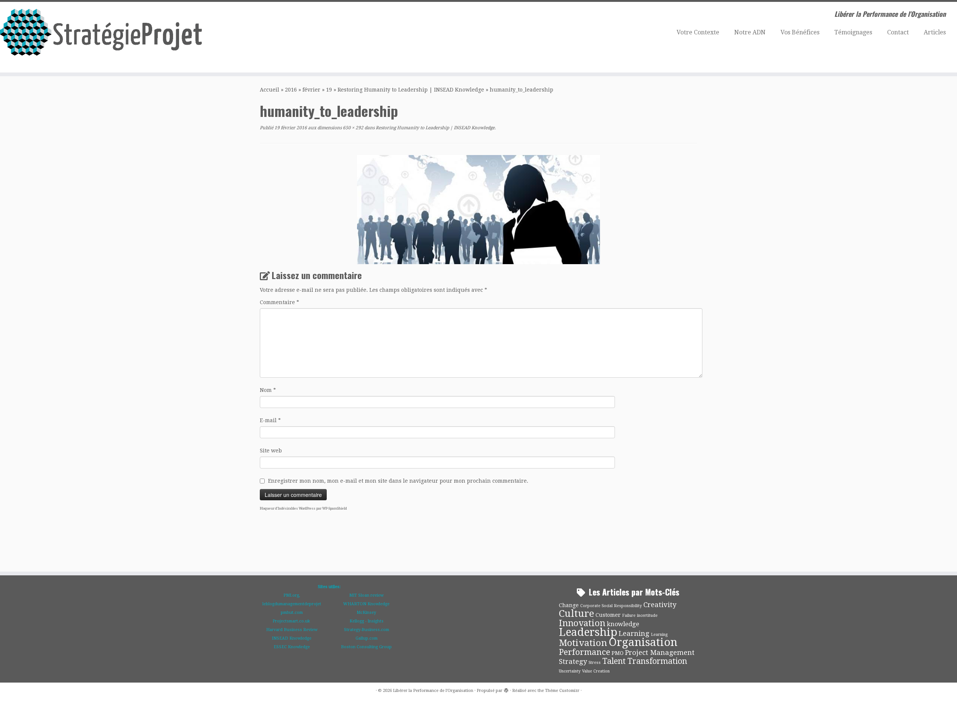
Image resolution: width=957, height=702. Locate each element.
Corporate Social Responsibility (611, 605)
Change (569, 605)
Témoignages (853, 32)
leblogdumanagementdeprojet (291, 604)
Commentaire (279, 302)
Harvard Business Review (291, 629)
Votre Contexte (698, 32)
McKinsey (366, 612)
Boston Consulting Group (366, 646)
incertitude (647, 615)
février (311, 90)
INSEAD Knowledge (291, 638)
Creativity (659, 605)
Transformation (657, 661)
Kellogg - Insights (367, 621)
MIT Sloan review (366, 595)
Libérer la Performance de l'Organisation (433, 690)
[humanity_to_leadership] (478, 209)
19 (329, 90)
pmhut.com (292, 612)
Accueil (269, 90)
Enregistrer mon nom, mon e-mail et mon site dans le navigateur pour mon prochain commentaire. (398, 481)
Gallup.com (367, 638)
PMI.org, (291, 595)
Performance (584, 652)
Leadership (588, 632)
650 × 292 (352, 127)
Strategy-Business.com (366, 629)
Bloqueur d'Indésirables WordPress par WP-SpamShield (303, 508)
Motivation (583, 643)
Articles (935, 32)
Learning (634, 633)
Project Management (660, 652)
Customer (608, 615)
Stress (594, 662)
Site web (271, 451)
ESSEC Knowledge (292, 646)
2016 (291, 90)
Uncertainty (570, 671)
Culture (576, 613)
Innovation (582, 623)
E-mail (270, 420)
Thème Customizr (562, 690)
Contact (898, 32)
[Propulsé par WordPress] (506, 689)
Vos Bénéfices (800, 32)
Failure (629, 615)
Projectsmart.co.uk (292, 621)
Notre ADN (750, 32)
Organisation (643, 642)
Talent (614, 661)
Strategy (573, 661)
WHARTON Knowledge (366, 604)
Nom (268, 390)
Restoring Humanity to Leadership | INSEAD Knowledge (411, 90)
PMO (618, 653)
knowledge (623, 624)
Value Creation (596, 671)
